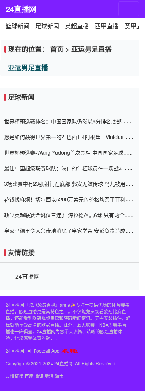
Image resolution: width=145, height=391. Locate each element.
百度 (29, 376)
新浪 (49, 376)
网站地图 (69, 351)
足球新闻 (47, 26)
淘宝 (59, 376)
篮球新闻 (17, 26)
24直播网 (19, 8)
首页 (57, 49)
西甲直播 (107, 26)
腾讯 (39, 376)
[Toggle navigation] (128, 8)
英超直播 (77, 26)
